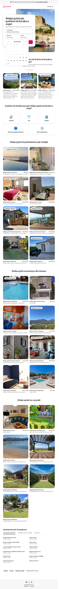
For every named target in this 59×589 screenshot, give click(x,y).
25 (11, 60)
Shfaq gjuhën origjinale (42, 2)
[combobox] (19, 32)
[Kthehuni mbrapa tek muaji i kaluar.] (8, 41)
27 (17, 60)
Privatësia (26, 586)
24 (8, 60)
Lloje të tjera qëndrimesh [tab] (9, 533)
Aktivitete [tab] (37, 533)
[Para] (32, 70)
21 (20, 57)
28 (20, 60)
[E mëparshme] (26, 70)
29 (23, 60)
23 (26, 57)
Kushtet (32, 586)
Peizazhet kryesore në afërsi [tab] (25, 533)
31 (8, 63)
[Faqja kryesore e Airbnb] (7, 6)
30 (26, 60)
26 (14, 60)
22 (23, 57)
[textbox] (12, 37)
